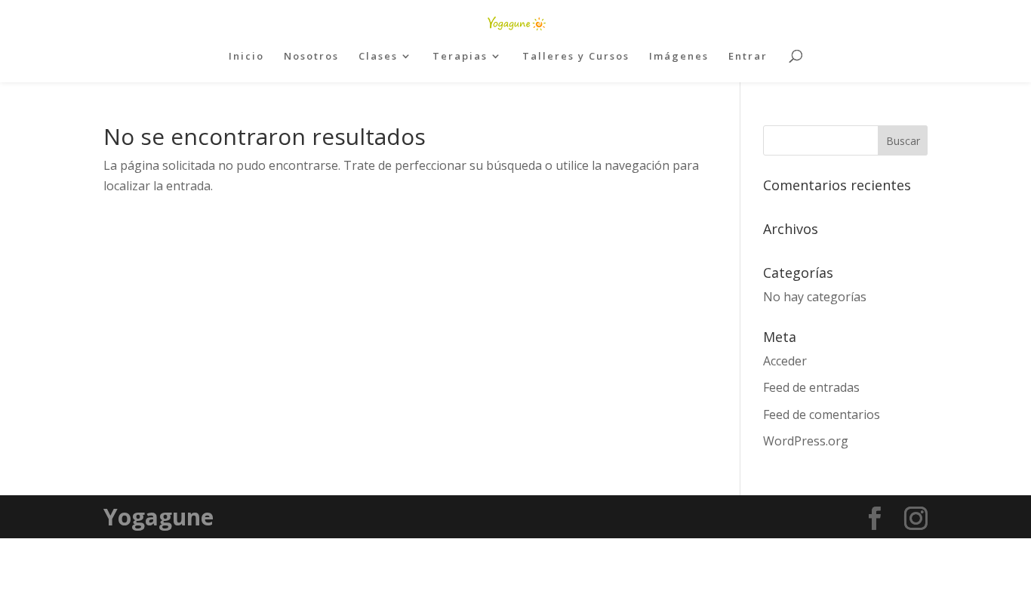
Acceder (785, 361)
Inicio (246, 57)
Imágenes (679, 57)
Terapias (460, 57)
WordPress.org (805, 441)
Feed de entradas (811, 387)
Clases (378, 57)
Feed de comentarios (821, 414)
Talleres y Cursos (575, 57)
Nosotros (311, 57)
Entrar (748, 57)
